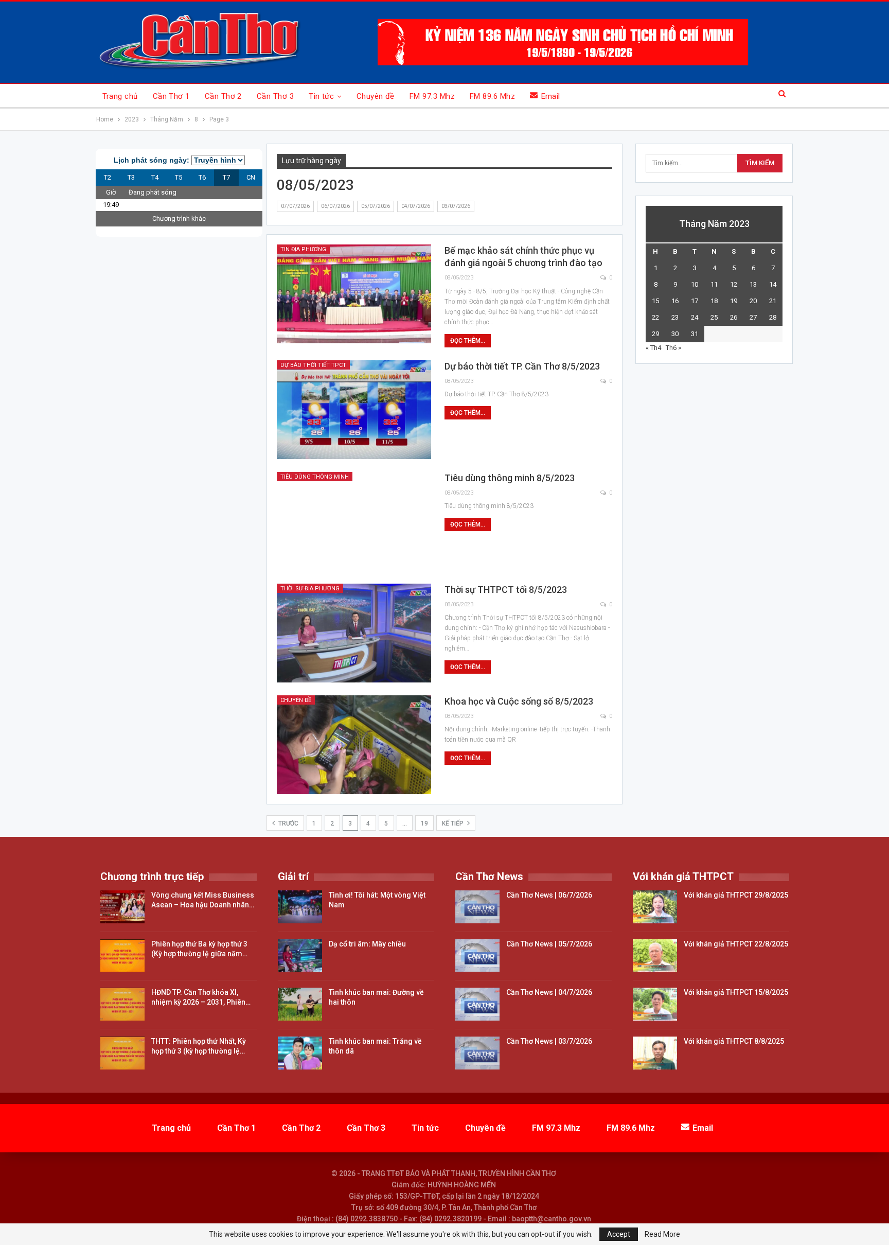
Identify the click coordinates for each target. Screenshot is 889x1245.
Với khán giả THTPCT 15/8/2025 (736, 992)
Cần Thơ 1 (171, 96)
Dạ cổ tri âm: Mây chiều (367, 944)
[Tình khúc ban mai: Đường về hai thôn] (300, 1004)
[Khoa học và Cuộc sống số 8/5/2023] (354, 744)
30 (675, 334)
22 (655, 317)
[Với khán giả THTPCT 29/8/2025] (655, 906)
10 (694, 284)
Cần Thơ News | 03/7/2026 (549, 1041)
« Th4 (653, 348)
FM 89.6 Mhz (492, 96)
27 (753, 317)
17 (694, 301)
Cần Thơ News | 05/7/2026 (549, 944)
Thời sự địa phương (310, 588)
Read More (662, 1234)
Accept (618, 1234)
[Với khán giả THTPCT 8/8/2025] (655, 1053)
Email (550, 96)
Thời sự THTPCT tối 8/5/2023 (505, 589)
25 (714, 317)
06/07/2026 (335, 206)
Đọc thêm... (467, 340)
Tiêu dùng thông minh (314, 477)
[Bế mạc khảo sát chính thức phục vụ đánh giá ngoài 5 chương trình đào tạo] (354, 293)
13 (753, 284)
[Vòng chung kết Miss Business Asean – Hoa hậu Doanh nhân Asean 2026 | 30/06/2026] (122, 906)
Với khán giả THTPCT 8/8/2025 (734, 1041)
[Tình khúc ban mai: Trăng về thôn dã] (300, 1053)
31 (694, 334)
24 (694, 317)
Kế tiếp (453, 823)
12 (733, 284)
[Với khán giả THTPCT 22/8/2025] (655, 955)
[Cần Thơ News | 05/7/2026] (477, 955)
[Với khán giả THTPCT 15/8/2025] (655, 1004)
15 (655, 301)
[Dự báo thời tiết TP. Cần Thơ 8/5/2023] (354, 409)
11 (714, 284)
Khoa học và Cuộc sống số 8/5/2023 (518, 701)
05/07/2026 (375, 206)
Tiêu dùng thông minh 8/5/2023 (509, 477)
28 (772, 317)
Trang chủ (120, 96)
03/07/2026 (455, 206)
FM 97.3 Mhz (432, 96)
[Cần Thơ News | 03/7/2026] (477, 1053)
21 (772, 301)
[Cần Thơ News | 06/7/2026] (477, 906)
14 (772, 284)
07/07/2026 (295, 206)
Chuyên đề (376, 96)
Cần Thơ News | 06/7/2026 (549, 895)
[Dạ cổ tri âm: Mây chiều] (300, 955)
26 (733, 317)
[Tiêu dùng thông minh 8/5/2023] (354, 521)
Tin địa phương (303, 249)
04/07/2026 (415, 206)
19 (424, 823)
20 (753, 301)
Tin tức (321, 96)
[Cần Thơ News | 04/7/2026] (477, 1004)
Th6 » (673, 348)
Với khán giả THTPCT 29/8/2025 (736, 895)
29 (655, 334)
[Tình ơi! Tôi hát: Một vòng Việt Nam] (300, 906)
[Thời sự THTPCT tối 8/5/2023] (354, 633)
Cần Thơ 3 (275, 96)
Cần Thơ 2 (223, 96)
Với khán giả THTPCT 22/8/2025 (736, 944)
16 (675, 301)
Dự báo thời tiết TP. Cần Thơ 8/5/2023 (522, 366)
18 (714, 301)
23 (675, 317)
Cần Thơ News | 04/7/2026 (549, 992)
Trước (287, 823)
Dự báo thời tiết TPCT (313, 365)
